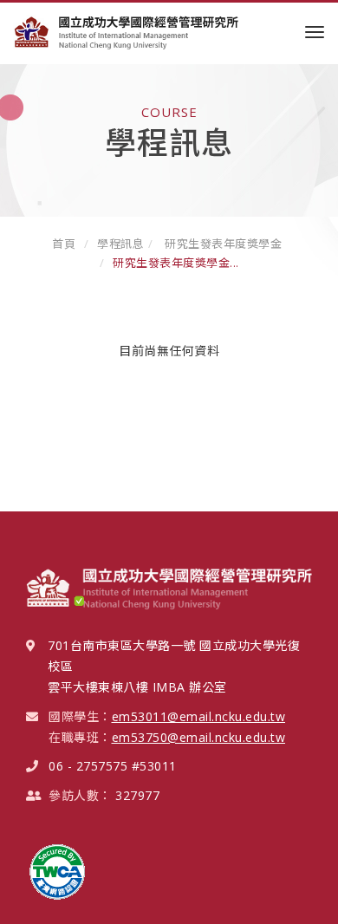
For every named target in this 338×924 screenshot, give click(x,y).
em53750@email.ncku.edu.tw (199, 737)
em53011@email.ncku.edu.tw (199, 716)
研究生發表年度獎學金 (222, 243)
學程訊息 (120, 243)
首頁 (63, 243)
